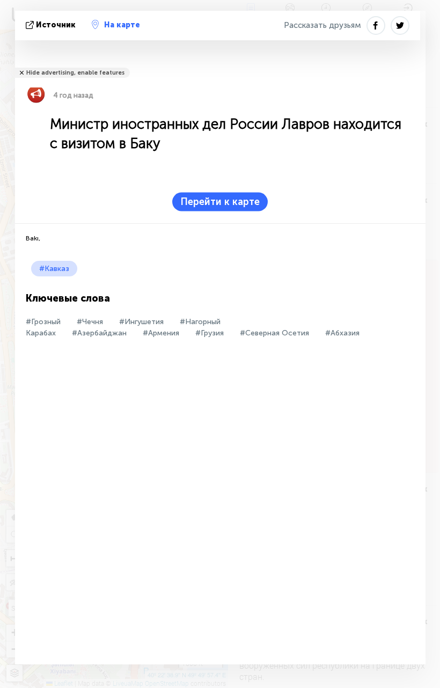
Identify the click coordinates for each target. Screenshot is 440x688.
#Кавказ (54, 268)
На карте (122, 25)
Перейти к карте (220, 202)
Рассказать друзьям (322, 25)
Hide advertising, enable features (75, 72)
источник (56, 25)
